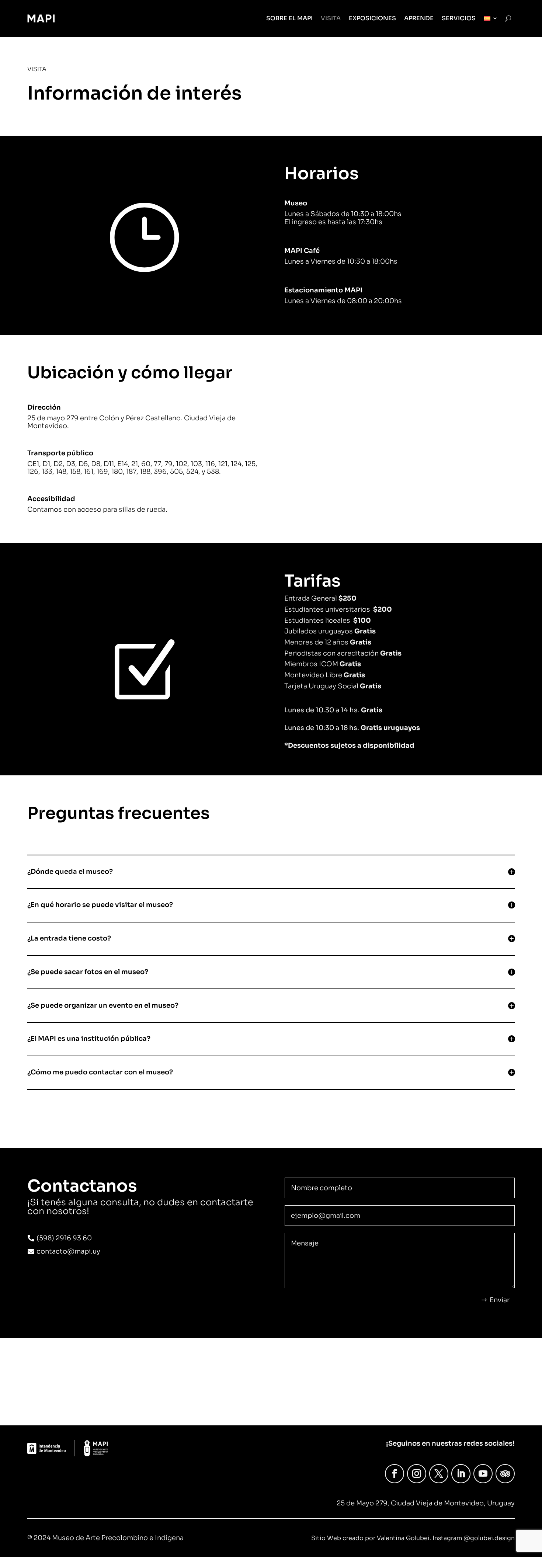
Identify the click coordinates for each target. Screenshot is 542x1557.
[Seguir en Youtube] (483, 1473)
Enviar (500, 1300)
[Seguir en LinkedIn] (460, 1473)
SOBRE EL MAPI (289, 18)
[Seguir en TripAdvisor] (505, 1473)
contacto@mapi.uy (68, 1251)
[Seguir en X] (438, 1473)
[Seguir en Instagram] (416, 1473)
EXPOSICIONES (372, 18)
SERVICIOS (459, 18)
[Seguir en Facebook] (394, 1473)
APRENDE (419, 18)
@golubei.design (489, 1538)
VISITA (331, 18)
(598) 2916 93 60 (64, 1238)
